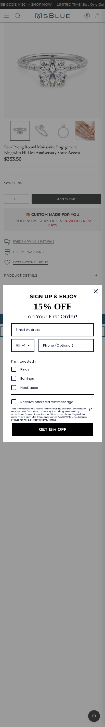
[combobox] (22, 345)
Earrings (27, 378)
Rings (24, 369)
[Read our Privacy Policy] (91, 410)
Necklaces (29, 387)
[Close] (96, 291)
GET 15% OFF (52, 429)
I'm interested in (24, 361)
